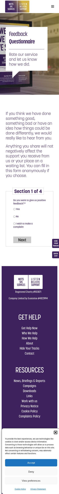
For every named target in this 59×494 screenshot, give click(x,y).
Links (29, 396)
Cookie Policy (20, 489)
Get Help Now (29, 328)
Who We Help (29, 333)
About (29, 343)
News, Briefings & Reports (29, 381)
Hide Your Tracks (29, 348)
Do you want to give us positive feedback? (29, 202)
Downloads (29, 391)
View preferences (31, 480)
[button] (55, 432)
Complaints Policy (29, 416)
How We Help (29, 338)
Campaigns (29, 386)
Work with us (29, 401)
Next (22, 239)
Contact (29, 353)
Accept (31, 462)
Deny (31, 471)
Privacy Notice (29, 406)
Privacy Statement (38, 489)
